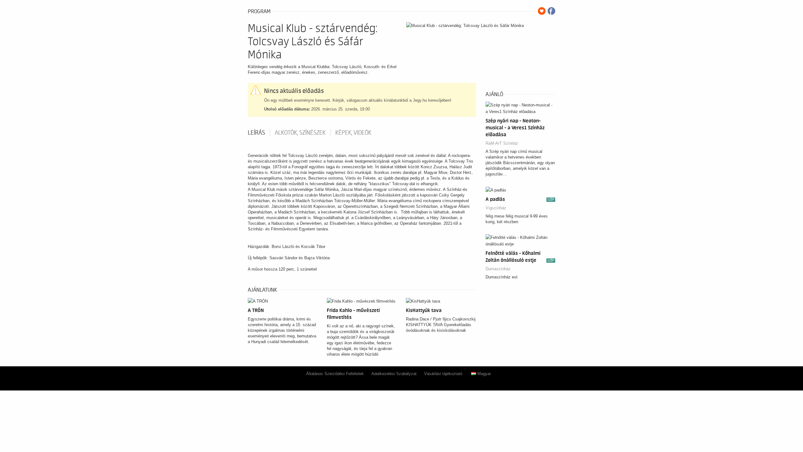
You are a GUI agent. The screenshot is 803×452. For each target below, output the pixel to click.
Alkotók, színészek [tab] (300, 132)
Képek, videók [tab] (353, 132)
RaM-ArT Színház (502, 143)
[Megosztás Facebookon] (551, 11)
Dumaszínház (498, 268)
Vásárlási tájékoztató (443, 373)
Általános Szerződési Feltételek (335, 373)
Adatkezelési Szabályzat (394, 373)
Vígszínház (496, 208)
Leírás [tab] (256, 132)
